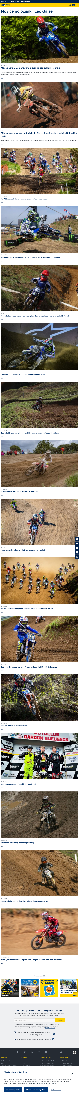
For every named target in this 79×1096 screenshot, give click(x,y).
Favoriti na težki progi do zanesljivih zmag (17, 842)
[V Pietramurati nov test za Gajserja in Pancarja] (39, 463)
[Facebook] (18, 1052)
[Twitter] (24, 1052)
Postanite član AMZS (48, 1061)
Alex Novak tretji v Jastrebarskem (14, 725)
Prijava (60, 1020)
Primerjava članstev (48, 1065)
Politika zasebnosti (67, 1063)
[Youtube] (46, 1052)
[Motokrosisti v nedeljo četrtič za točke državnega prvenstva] (39, 873)
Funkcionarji (26, 1065)
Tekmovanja (26, 1061)
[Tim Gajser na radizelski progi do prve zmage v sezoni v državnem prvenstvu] (39, 931)
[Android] (60, 1052)
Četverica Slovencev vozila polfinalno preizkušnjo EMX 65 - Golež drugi (29, 667)
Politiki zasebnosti (50, 1028)
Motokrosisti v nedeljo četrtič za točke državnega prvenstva (24, 901)
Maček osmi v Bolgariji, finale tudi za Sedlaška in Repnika (30, 68)
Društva (25, 1063)
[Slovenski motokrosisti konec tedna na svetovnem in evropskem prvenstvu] (39, 229)
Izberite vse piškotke (13, 1090)
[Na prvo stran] (9, 5)
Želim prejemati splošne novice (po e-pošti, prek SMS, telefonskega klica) (34, 1033)
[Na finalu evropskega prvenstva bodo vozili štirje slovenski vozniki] (39, 580)
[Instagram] (39, 1052)
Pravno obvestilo (67, 1065)
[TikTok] (53, 1052)
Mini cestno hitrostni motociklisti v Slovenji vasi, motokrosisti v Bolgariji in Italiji (39, 134)
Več (2, 202)
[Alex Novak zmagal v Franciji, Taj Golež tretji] (39, 756)
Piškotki (64, 1061)
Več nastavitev (56, 1090)
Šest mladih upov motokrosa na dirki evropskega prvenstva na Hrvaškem (30, 433)
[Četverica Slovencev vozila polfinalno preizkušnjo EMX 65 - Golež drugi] (39, 639)
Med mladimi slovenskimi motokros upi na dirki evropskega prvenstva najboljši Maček (35, 316)
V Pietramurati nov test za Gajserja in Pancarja (19, 491)
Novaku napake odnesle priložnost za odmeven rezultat (23, 550)
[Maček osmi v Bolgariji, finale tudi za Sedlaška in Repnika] (39, 39)
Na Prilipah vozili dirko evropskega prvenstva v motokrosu (24, 199)
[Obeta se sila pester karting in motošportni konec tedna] (39, 346)
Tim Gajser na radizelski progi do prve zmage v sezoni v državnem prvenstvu (31, 959)
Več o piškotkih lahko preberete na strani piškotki (40, 1083)
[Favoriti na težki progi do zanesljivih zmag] (39, 814)
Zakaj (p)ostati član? (48, 1063)
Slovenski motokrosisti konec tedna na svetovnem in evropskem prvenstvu (30, 257)
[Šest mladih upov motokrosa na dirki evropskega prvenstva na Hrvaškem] (39, 405)
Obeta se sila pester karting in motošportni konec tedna (23, 374)
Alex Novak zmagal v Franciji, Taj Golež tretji (18, 784)
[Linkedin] (32, 1052)
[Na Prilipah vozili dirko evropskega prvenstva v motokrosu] (39, 171)
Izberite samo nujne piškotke (36, 1090)
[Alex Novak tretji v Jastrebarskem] (39, 697)
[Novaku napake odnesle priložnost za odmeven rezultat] (39, 522)
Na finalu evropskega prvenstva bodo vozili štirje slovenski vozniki (27, 608)
